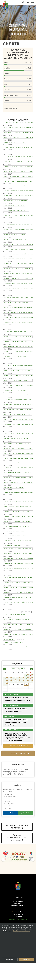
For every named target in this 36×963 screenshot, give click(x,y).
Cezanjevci (10, 803)
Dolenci (9, 794)
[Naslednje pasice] (33, 860)
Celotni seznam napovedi (18, 745)
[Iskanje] (23, 2)
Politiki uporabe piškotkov (21, 931)
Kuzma (8, 799)
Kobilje (8, 806)
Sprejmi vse (26, 959)
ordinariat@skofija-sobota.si (18, 919)
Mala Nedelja (11, 796)
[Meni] (32, 2)
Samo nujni (9, 959)
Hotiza (8, 801)
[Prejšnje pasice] (3, 860)
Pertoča (9, 808)
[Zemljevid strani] (28, 2)
